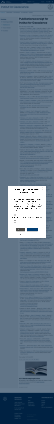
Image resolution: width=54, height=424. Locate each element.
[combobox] (43, 188)
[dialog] (27, 212)
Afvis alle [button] (20, 229)
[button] (27, 235)
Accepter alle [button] (32, 229)
